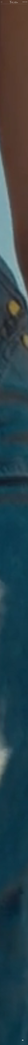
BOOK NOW (25, 1)
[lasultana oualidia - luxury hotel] (14, 1)
